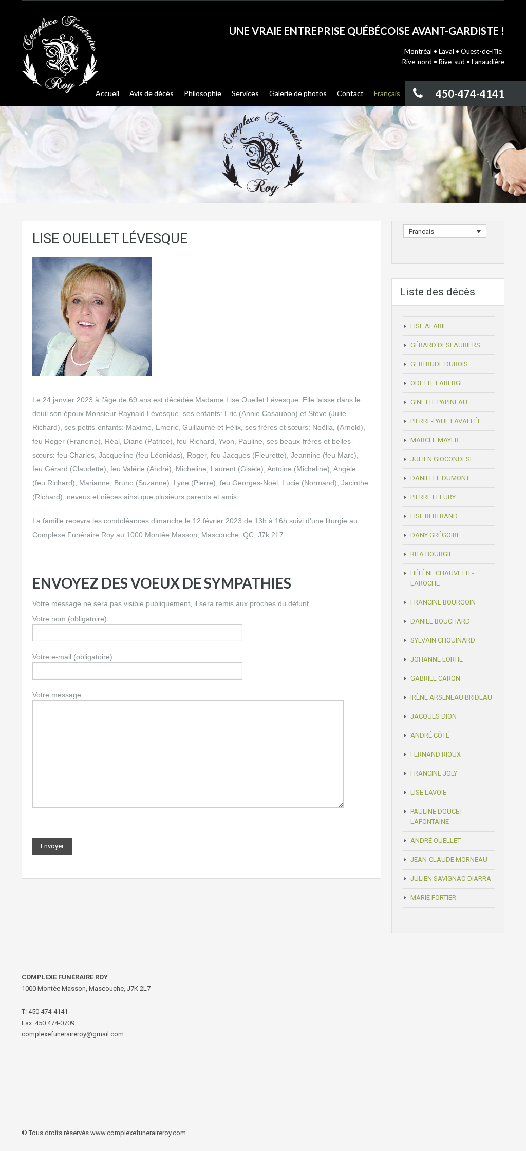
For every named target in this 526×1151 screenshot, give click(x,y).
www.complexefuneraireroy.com (138, 1133)
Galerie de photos (298, 93)
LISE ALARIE (428, 326)
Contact (350, 93)
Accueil (107, 93)
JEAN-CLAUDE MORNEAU (448, 859)
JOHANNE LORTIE (436, 659)
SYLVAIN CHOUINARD (442, 640)
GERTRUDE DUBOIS (439, 364)
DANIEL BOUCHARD (440, 621)
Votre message (56, 695)
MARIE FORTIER (433, 897)
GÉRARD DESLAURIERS (445, 345)
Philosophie (202, 93)
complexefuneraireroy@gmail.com (73, 1034)
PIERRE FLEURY (433, 497)
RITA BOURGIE (431, 554)
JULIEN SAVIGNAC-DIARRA (450, 878)
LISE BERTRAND (434, 516)
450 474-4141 (48, 1011)
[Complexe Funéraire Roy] (60, 61)
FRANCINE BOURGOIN (443, 602)
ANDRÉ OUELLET (435, 840)
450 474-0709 (54, 1023)
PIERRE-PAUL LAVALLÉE (445, 421)
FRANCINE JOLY (433, 773)
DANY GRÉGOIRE (435, 535)
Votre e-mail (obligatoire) (72, 657)
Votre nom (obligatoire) (69, 619)
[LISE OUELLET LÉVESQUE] (92, 316)
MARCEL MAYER (434, 440)
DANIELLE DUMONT (439, 478)
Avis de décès (151, 93)
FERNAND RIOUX (435, 754)
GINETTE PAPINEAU (438, 402)
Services (245, 93)
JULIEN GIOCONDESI (441, 459)
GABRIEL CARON (435, 678)
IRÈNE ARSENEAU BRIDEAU (451, 697)
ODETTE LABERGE (437, 383)
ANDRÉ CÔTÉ (429, 735)
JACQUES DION (433, 716)
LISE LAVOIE (428, 792)
